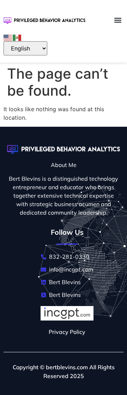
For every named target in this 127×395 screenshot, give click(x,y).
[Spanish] (17, 37)
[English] (8, 37)
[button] (117, 20)
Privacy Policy (67, 331)
